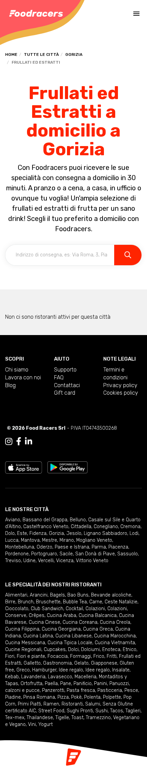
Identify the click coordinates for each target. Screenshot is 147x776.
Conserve (15, 615)
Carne (95, 602)
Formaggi (80, 656)
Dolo (10, 533)
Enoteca (111, 649)
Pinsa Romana (39, 697)
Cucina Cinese (44, 622)
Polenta (92, 697)
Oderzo (44, 547)
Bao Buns (78, 595)
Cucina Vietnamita (115, 643)
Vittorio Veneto (92, 561)
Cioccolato (16, 609)
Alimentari (16, 595)
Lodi (134, 533)
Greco (23, 670)
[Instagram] (8, 441)
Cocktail (74, 609)
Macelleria (85, 677)
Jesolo (73, 533)
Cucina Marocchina (115, 636)
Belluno (78, 520)
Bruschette (48, 602)
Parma (99, 547)
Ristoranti (72, 704)
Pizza (63, 697)
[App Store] (23, 467)
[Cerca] (128, 255)
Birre (10, 602)
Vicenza (65, 561)
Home (11, 54)
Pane (65, 683)
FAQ (59, 377)
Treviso (13, 561)
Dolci (73, 649)
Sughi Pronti (80, 711)
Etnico (129, 649)
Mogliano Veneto (94, 540)
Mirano (66, 540)
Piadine (13, 697)
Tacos (116, 711)
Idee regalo (71, 670)
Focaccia (58, 656)
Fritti (112, 656)
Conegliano (106, 526)
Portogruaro (44, 554)
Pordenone (17, 554)
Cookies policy (120, 393)
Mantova (30, 540)
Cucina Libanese (73, 636)
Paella (51, 683)
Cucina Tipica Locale (70, 643)
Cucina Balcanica (98, 615)
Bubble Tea (75, 602)
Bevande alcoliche (111, 595)
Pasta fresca (81, 690)
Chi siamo (16, 369)
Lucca (11, 540)
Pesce (131, 690)
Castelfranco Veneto (45, 526)
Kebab (12, 677)
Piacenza (118, 547)
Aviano (12, 520)
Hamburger (44, 670)
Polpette (112, 697)
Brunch (26, 602)
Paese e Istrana (72, 547)
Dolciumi (90, 649)
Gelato (81, 663)
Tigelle (62, 717)
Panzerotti (53, 690)
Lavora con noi (23, 377)
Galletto (32, 663)
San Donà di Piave (95, 554)
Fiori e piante (31, 656)
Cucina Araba (61, 615)
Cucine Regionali (23, 649)
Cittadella (81, 526)
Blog (10, 385)
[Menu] (136, 13)
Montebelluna (19, 547)
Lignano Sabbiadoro (105, 533)
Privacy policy (120, 385)
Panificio (83, 683)
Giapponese (104, 663)
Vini (32, 724)
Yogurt (45, 724)
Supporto (65, 369)
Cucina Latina (38, 636)
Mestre (49, 540)
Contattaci (67, 385)
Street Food (51, 711)
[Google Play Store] (67, 467)
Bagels (57, 595)
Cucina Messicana (25, 643)
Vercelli (46, 561)
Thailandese (40, 717)
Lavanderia (33, 677)
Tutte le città (41, 54)
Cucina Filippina (22, 629)
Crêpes (36, 615)
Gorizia (73, 54)
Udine (29, 561)
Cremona (130, 526)
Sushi (101, 711)
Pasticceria (109, 690)
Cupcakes (55, 649)
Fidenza (37, 533)
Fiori (9, 656)
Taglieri (133, 711)
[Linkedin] (28, 441)
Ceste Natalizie (121, 602)
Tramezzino (98, 717)
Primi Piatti (29, 704)
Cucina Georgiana (61, 629)
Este (22, 533)
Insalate (121, 670)
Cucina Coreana (80, 622)
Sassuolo (127, 554)
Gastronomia (57, 663)
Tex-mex (14, 717)
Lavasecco (60, 677)
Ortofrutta (31, 683)
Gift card (64, 393)
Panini (100, 683)
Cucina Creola (115, 622)
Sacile (66, 554)
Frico (98, 656)
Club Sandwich (47, 609)
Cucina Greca (98, 629)
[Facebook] (18, 441)
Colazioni (95, 609)
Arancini (39, 595)
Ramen (51, 704)
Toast (77, 717)
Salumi (92, 704)
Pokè (76, 697)
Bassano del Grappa (45, 520)
